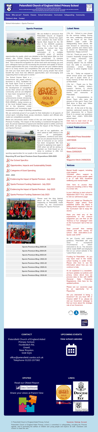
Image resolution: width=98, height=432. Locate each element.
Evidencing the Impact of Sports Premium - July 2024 (32, 179)
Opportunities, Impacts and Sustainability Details (30, 165)
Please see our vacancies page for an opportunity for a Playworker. (79, 289)
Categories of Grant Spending (23, 171)
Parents (26, 15)
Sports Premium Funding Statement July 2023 (29, 195)
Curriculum (58, 15)
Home (8, 15)
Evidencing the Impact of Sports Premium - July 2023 (32, 189)
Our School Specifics (19, 160)
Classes (33, 15)
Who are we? (16, 15)
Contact (21, 18)
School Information (45, 15)
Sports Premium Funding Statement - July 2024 (30, 184)
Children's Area (11, 18)
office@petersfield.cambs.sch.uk (26, 357)
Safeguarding (69, 15)
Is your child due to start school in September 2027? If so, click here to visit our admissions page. (79, 195)
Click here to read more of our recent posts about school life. (79, 122)
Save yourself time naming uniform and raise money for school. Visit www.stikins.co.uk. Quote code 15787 (79, 232)
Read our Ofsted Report (26, 383)
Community (80, 15)
